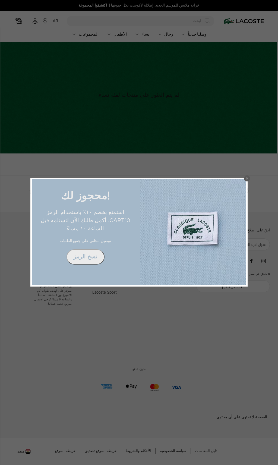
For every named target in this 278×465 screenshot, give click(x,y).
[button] (247, 178)
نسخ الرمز (85, 256)
